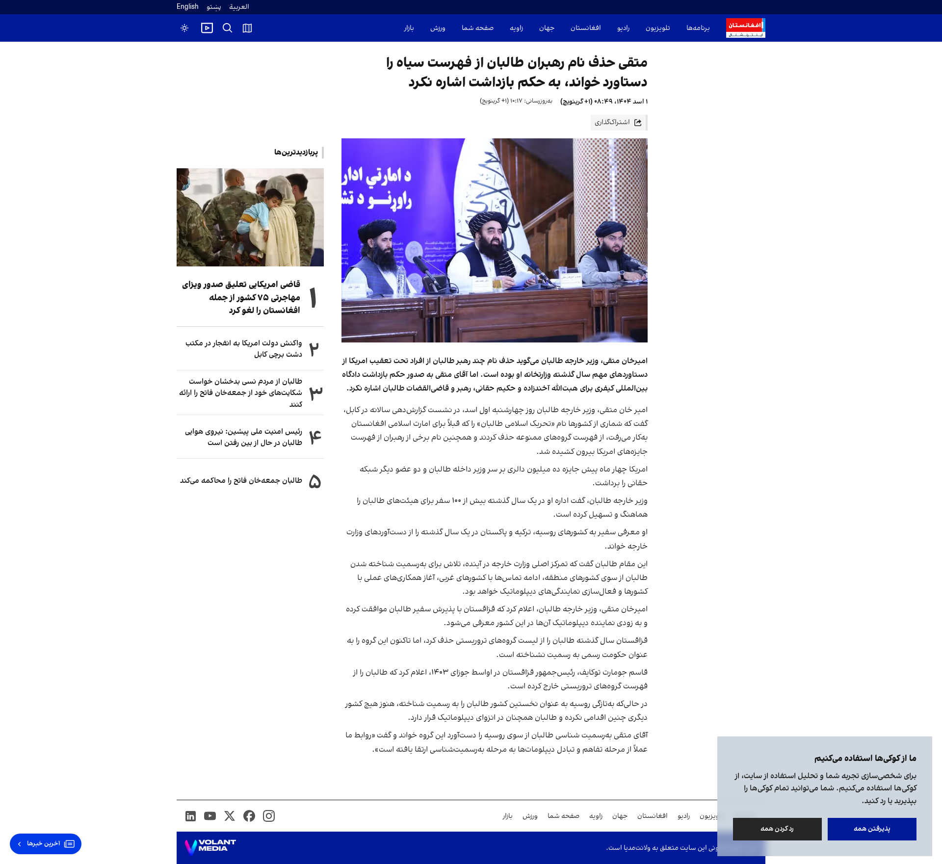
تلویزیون (658, 28)
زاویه (516, 28)
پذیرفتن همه (872, 829)
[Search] (228, 28)
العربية (239, 7)
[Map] (247, 28)
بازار (409, 28)
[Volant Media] (210, 847)
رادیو (623, 28)
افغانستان (586, 28)
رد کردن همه (777, 829)
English (188, 7)
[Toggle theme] (184, 28)
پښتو (214, 7)
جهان (546, 28)
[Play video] (207, 28)
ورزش (437, 28)
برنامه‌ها (698, 28)
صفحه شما (478, 28)
